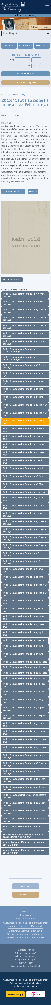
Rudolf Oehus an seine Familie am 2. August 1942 (24, 685)
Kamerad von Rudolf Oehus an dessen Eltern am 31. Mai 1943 (24, 843)
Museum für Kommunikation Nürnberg (25, 937)
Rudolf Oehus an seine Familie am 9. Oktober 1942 (24, 732)
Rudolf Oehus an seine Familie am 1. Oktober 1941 (24, 507)
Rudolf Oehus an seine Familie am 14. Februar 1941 (25, 406)
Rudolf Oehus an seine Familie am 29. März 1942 (23, 625)
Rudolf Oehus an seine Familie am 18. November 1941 (24, 530)
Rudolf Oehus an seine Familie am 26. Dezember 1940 (24, 366)
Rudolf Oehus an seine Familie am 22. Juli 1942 (25, 673)
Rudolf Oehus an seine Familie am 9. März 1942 (23, 610)
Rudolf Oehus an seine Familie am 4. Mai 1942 (25, 640)
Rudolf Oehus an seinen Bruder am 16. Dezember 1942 (25, 796)
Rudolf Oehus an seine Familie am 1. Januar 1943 (23, 828)
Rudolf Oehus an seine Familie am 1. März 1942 (23, 602)
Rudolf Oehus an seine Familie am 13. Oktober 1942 (25, 740)
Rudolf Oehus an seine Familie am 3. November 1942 (24, 756)
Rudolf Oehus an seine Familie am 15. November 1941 (24, 522)
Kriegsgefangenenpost (25, 960)
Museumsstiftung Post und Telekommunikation (25, 923)
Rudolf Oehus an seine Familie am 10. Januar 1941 (24, 390)
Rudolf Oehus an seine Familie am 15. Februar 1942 (25, 586)
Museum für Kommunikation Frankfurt (25, 934)
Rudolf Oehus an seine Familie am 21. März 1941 (23, 445)
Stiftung (25, 886)
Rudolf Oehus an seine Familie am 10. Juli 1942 (25, 662)
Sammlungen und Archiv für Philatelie (25, 926)
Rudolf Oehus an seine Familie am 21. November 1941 (24, 538)
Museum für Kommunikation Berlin (25, 931)
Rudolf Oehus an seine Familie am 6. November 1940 (24, 303)
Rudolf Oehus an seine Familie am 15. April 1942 (23, 633)
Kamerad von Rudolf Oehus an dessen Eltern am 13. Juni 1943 (24, 851)
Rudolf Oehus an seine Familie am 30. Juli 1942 (25, 678)
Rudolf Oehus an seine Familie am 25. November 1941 (24, 546)
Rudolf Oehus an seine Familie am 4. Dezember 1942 (24, 772)
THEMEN (9, 45)
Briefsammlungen (13, 7)
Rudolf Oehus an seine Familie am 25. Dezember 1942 (24, 812)
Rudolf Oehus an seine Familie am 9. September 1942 (24, 709)
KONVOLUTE (42, 45)
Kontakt (25, 912)
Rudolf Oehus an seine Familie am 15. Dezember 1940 (24, 342)
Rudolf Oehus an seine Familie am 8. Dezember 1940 (24, 334)
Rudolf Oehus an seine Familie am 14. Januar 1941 (24, 398)
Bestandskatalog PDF (25, 83)
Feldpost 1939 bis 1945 (25, 15)
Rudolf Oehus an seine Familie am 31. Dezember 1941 (24, 562)
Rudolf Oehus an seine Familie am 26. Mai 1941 (23, 485)
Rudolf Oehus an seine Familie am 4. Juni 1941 (25, 492)
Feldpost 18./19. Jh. (25, 950)
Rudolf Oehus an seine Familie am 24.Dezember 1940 (19, 358)
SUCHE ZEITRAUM (25, 74)
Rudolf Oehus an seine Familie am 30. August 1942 (24, 701)
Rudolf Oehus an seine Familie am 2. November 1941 (24, 514)
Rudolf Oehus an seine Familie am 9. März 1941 (23, 437)
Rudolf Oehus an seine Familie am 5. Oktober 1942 (24, 724)
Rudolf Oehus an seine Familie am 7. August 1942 (24, 693)
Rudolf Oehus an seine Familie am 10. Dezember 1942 (24, 780)
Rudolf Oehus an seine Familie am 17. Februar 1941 (25, 414)
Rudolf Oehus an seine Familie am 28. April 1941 (23, 477)
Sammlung (25, 895)
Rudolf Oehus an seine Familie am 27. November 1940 (24, 327)
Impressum (25, 915)
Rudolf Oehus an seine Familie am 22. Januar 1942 (24, 578)
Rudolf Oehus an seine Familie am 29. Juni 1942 (23, 655)
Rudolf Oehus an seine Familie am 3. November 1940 (24, 295)
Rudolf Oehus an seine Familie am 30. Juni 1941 (23, 499)
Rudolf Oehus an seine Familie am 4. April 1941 (23, 461)
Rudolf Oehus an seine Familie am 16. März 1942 (23, 617)
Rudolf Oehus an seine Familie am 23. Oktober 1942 (25, 748)
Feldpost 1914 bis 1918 (25, 953)
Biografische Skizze (13, 191)
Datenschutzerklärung (25, 918)
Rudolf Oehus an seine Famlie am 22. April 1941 (23, 469)
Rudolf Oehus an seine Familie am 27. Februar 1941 (25, 422)
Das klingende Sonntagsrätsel (25, 966)
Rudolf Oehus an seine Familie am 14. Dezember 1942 (24, 788)
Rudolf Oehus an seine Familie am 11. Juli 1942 (25, 667)
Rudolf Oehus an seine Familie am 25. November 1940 (24, 319)
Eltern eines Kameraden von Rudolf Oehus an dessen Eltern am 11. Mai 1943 (24, 836)
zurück (33, 191)
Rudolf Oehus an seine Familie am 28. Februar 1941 (25, 430)
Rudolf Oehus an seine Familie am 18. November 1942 (24, 764)
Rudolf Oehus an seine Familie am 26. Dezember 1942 (24, 820)
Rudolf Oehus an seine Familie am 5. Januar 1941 (23, 382)
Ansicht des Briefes (12, 280)
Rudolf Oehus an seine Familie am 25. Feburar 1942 (25, 594)
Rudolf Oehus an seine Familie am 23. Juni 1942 (23, 647)
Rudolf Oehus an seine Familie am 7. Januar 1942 (23, 570)
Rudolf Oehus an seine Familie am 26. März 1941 (23, 453)
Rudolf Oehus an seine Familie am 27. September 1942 (25, 717)
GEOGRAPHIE (25, 45)
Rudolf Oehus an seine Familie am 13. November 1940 (24, 311)
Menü (47, 5)
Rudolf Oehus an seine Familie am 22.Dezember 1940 (19, 350)
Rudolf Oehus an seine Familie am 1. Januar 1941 (23, 374)
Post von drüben (25, 963)
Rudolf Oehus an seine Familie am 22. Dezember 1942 (24, 804)
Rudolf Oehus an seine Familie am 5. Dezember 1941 (24, 554)
